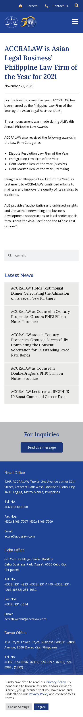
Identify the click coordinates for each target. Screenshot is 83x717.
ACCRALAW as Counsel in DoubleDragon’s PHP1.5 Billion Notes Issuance (37, 373)
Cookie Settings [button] (18, 707)
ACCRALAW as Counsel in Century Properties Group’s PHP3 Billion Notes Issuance (40, 316)
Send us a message (41, 447)
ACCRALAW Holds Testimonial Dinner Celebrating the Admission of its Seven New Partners (40, 293)
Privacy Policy (56, 682)
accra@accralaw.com (19, 536)
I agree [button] (41, 707)
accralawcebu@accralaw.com (25, 619)
